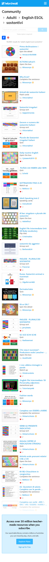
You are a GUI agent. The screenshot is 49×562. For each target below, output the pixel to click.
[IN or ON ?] (10, 309)
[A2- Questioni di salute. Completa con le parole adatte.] (10, 492)
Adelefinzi (26, 221)
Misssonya (26, 67)
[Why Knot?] (10, 82)
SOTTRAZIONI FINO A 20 (31, 183)
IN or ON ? (24, 304)
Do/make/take (26, 289)
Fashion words (26, 395)
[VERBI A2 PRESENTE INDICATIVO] (10, 431)
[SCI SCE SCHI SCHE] (10, 339)
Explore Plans (24, 541)
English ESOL (32, 17)
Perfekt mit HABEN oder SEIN (33, 168)
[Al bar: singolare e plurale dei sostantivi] (10, 218)
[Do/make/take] (10, 294)
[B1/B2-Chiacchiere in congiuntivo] (10, 476)
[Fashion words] (10, 400)
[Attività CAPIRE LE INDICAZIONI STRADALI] (10, 446)
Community (11, 11)
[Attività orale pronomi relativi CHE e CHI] (10, 461)
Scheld (25, 173)
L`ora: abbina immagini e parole (31, 366)
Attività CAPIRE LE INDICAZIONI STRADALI (30, 442)
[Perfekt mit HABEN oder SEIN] (10, 173)
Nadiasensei (27, 340)
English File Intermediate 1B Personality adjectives (33, 381)
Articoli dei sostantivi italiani (32, 92)
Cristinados (27, 236)
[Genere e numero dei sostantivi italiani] (10, 127)
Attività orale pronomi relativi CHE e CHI (33, 457)
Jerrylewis (26, 327)
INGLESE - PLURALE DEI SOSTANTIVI (30, 260)
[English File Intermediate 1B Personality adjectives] (10, 385)
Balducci (26, 188)
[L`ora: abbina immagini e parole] (10, 370)
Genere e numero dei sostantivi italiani (30, 123)
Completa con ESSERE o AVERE (33, 410)
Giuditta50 (26, 358)
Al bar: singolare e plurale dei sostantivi (33, 214)
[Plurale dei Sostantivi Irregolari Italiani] (10, 142)
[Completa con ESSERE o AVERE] (10, 415)
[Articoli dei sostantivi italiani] (10, 97)
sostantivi (14, 22)
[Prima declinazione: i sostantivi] (10, 51)
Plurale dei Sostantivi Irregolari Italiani (29, 138)
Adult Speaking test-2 (29, 198)
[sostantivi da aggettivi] (10, 248)
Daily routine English (29, 152)
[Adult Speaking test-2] (10, 203)
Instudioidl (27, 204)
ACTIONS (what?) (27, 61)
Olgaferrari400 (28, 282)
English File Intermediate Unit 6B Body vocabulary (33, 229)
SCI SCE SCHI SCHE (28, 334)
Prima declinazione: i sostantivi (29, 47)
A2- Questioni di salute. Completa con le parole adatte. (30, 488)
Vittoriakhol (27, 98)
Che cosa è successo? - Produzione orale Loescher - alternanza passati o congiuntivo (32, 351)
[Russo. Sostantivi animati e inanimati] (10, 279)
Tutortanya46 (28, 388)
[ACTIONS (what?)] (10, 66)
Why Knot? (24, 77)
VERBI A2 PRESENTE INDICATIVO (29, 427)
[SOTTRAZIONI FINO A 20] (10, 188)
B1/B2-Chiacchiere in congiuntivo (29, 472)
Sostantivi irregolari (29, 107)
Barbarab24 (27, 249)
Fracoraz (26, 267)
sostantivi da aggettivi (29, 243)
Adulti (11, 17)
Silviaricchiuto (28, 416)
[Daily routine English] (10, 157)
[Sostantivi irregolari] (10, 112)
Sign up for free (25, 547)
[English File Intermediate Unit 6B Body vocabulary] (10, 233)
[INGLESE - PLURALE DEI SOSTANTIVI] (10, 264)
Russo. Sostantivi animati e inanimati (32, 275)
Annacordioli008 (29, 54)
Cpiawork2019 (28, 158)
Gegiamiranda (28, 113)
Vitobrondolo (28, 373)
